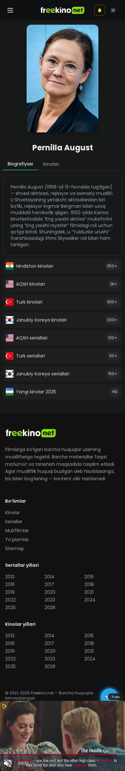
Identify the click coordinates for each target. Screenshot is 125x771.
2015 (89, 577)
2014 (49, 577)
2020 (50, 592)
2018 (89, 584)
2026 (50, 607)
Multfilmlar (17, 530)
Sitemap (14, 548)
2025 (10, 607)
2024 (90, 600)
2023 (50, 600)
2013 (9, 577)
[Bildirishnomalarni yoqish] (99, 10)
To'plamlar (17, 539)
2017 (49, 584)
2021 (89, 592)
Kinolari (51, 164)
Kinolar (12, 512)
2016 (10, 584)
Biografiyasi (20, 164)
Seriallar (13, 521)
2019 (10, 592)
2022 (10, 600)
